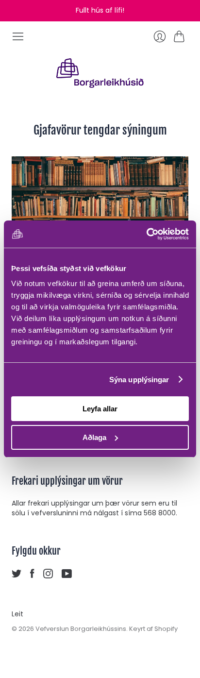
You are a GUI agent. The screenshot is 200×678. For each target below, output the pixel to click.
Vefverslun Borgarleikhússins (80, 628)
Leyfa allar (100, 409)
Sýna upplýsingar (139, 379)
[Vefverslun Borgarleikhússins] (100, 73)
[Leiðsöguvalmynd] (18, 36)
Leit (17, 614)
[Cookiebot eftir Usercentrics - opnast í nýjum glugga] (146, 234)
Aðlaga (94, 437)
